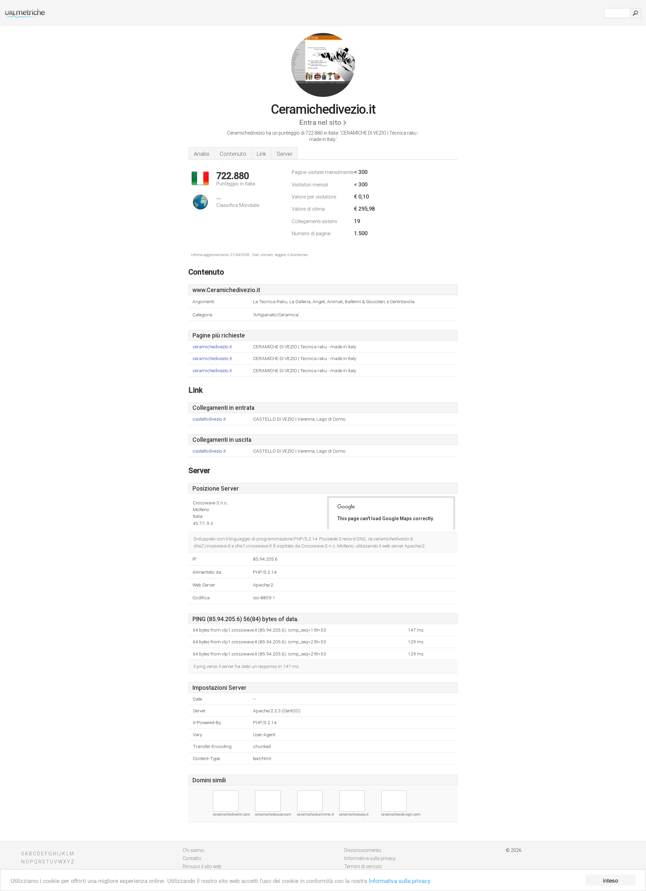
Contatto (192, 858)
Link (261, 153)
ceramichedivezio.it (212, 346)
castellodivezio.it (209, 419)
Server (284, 153)
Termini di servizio (363, 866)
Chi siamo (193, 850)
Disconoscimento (362, 850)
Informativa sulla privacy (400, 880)
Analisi (201, 153)
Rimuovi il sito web (202, 866)
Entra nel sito (320, 122)
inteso (610, 880)
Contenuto (233, 153)
